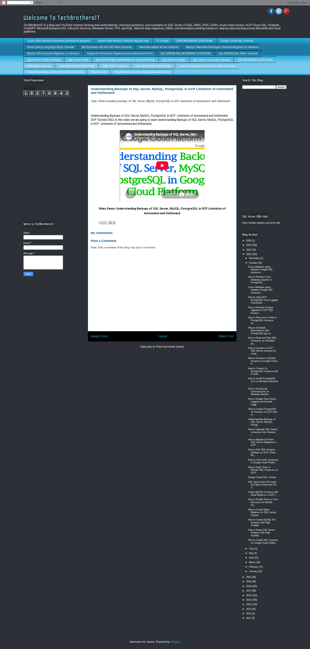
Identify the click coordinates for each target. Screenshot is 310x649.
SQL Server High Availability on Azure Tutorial (125, 59)
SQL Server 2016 (78, 59)
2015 (249, 599)
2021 (249, 577)
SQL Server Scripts (173, 59)
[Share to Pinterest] (114, 222)
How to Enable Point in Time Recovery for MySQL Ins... (263, 502)
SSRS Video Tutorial (114, 66)
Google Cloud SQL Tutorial (236, 40)
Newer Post (99, 336)
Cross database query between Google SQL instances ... (260, 269)
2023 (249, 249)
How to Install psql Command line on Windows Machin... (259, 391)
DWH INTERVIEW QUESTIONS (194, 40)
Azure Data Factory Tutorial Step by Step (123, 40)
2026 (249, 240)
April (251, 557)
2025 (249, 245)
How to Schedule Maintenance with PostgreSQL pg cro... (260, 330)
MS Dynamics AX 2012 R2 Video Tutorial (107, 47)
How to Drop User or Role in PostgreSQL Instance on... (262, 320)
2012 (249, 613)
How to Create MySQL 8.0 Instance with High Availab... (261, 522)
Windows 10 (98, 72)
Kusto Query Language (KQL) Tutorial (50, 47)
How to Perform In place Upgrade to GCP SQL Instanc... (260, 310)
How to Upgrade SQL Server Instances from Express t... (263, 432)
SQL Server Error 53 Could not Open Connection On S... (262, 485)
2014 (249, 604)
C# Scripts (162, 40)
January (253, 571)
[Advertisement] (54, 129)
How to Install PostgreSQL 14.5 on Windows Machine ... (263, 381)
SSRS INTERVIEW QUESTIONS (77, 66)
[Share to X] (107, 222)
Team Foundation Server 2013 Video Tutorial (207, 66)
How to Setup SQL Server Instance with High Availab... (261, 533)
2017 (249, 590)
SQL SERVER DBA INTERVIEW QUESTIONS (186, 53)
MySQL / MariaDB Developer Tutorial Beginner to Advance (222, 47)
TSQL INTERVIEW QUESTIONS (153, 66)
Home (163, 336)
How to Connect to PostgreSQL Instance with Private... (263, 371)
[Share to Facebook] (110, 222)
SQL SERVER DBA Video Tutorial (238, 53)
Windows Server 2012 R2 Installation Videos (141, 72)
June (252, 548)
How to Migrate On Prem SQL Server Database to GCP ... (262, 442)
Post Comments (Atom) (170, 346)
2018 (249, 586)
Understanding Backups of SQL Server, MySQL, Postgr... (262, 422)
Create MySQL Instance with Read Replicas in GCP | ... (263, 493)
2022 (249, 254)
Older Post (226, 336)
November (254, 258)
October (253, 263)
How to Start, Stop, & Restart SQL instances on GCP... (263, 470)
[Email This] (100, 222)
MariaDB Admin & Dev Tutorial (158, 47)
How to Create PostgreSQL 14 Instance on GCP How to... (262, 412)
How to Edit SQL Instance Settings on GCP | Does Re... (262, 452)
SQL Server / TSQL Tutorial (43, 59)
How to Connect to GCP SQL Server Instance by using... (262, 351)
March (252, 562)
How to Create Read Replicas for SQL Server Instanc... (262, 512)
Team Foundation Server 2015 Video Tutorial (55, 72)
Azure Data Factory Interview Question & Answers (58, 40)
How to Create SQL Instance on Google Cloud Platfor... (263, 541)
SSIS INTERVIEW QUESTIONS (255, 59)
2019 (249, 581)
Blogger (175, 641)
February (254, 566)
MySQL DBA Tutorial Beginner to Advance (53, 53)
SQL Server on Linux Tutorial (211, 59)
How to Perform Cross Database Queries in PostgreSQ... (260, 280)
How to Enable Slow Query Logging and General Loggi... (262, 402)
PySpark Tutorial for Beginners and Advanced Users (120, 53)
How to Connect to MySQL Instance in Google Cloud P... (262, 361)
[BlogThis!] (104, 222)
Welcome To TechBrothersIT (61, 17)
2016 (249, 595)
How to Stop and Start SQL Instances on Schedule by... (262, 340)
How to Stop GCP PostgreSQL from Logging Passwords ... (263, 300)
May (251, 553)
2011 (249, 618)
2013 (249, 609)
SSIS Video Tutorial (39, 66)
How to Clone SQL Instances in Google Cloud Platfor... (263, 461)
